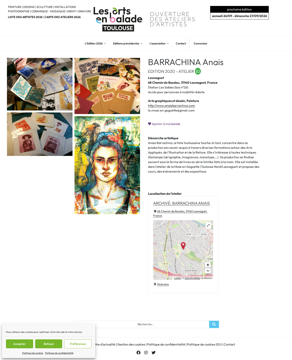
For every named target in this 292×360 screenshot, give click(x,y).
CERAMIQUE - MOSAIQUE (48, 11)
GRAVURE (84, 11)
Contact (181, 43)
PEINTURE (14, 7)
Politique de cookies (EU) (204, 344)
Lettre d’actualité (103, 344)
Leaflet (177, 277)
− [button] (208, 270)
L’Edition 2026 (94, 43)
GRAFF (71, 11)
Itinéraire (163, 284)
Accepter (19, 344)
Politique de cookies (32, 352)
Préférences (78, 344)
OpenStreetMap (192, 277)
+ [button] (208, 264)
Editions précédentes (126, 43)
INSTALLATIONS (65, 7)
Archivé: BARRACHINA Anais (181, 203)
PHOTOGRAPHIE (18, 11)
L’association (157, 43)
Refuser (49, 344)
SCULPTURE (45, 7)
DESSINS (29, 7)
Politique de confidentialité (59, 352)
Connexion (200, 43)
